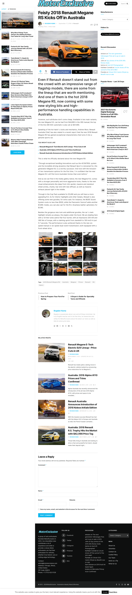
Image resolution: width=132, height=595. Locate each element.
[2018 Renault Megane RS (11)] (75, 269)
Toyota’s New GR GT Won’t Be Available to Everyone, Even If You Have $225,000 (21, 118)
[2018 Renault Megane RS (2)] (60, 239)
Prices (81, 282)
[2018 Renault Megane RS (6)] (60, 254)
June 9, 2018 (84, 385)
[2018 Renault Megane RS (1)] (45, 239)
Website (72, 500)
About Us (112, 545)
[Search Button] (128, 3)
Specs (41, 285)
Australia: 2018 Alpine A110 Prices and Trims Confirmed (60, 150)
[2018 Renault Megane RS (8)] (90, 254)
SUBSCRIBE (112, 3)
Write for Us (113, 564)
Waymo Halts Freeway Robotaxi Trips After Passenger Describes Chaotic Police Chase (22, 141)
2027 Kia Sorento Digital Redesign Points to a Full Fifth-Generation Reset (109, 113)
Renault (76, 23)
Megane (73, 282)
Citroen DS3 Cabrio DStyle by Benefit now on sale (95, 560)
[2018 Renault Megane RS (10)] (60, 269)
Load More (17, 152)
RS (94, 282)
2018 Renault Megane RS (51, 282)
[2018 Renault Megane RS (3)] (75, 239)
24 (95, 385)
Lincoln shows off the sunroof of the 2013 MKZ (94, 553)
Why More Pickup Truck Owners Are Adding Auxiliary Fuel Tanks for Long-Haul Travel (22, 34)
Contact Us (112, 551)
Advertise (112, 548)
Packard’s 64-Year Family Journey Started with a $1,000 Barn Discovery (21, 48)
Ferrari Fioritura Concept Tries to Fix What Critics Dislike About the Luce (21, 130)
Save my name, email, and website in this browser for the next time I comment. (67, 509)
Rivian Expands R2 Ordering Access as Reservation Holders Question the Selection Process (22, 71)
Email (40, 500)
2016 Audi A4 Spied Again (115, 211)
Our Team (112, 558)
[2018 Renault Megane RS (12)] (90, 269)
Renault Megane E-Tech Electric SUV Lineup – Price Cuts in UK (63, 147)
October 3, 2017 (86, 437)
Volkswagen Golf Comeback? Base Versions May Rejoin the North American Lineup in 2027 (22, 95)
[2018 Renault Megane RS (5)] (45, 254)
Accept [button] (105, 592)
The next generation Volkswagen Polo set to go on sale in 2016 (113, 56)
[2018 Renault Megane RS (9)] (45, 269)
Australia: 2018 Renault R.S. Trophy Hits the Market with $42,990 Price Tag (82, 430)
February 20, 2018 (86, 411)
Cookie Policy (113, 554)
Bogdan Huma (50, 23)
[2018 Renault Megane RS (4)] (90, 239)
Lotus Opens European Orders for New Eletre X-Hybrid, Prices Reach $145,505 (22, 106)
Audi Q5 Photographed (115, 65)
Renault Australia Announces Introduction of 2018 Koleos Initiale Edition (66, 153)
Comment (42, 465)
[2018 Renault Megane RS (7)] (75, 254)
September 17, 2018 (65, 23)
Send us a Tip (113, 561)
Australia (65, 282)
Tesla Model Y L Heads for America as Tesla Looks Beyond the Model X (22, 60)
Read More (113, 592)
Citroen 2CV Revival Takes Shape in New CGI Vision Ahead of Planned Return (22, 83)
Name (41, 491)
